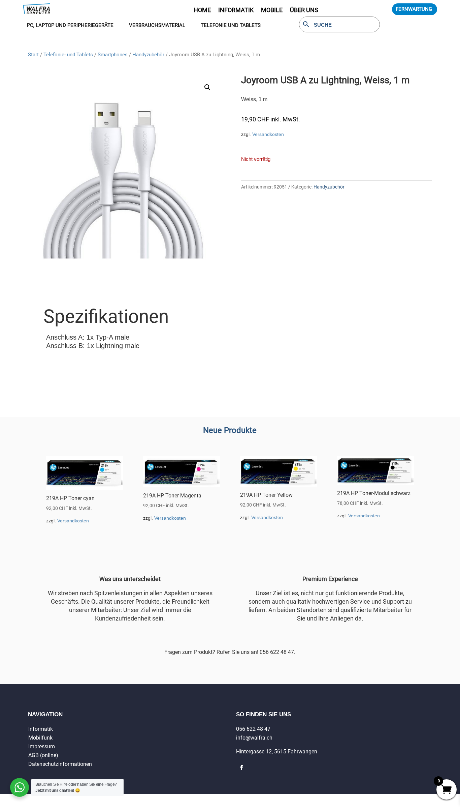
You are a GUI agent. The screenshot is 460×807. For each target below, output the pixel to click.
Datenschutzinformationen (60, 764)
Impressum (41, 746)
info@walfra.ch (254, 737)
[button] (207, 87)
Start (33, 55)
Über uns (304, 10)
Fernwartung (414, 9)
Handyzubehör (148, 55)
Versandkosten (268, 134)
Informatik (40, 729)
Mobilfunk (40, 737)
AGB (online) (43, 755)
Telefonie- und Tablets (68, 55)
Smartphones (113, 55)
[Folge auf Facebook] (241, 767)
